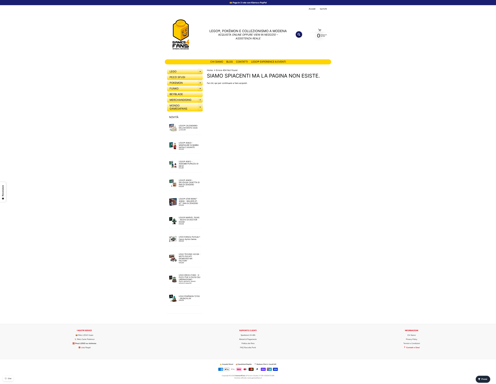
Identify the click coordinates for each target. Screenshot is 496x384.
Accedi (312, 9)
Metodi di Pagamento (248, 339)
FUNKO (186, 89)
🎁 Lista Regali (84, 347)
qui (215, 83)
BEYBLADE (176, 94)
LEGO (186, 72)
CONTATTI (242, 61)
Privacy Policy (411, 339)
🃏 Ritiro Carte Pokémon (84, 339)
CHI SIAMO (216, 61)
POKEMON (186, 83)
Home (210, 70)
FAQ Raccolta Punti (248, 347)
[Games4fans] (181, 34)
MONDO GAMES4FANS (186, 107)
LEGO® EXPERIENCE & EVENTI (268, 61)
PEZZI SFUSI (177, 77)
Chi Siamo (411, 335)
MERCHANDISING (186, 100)
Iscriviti (323, 9)
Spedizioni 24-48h (248, 335)
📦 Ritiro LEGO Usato (84, 335)
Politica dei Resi (248, 343)
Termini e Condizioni (411, 343)
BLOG (229, 61)
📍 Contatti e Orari (412, 347)
